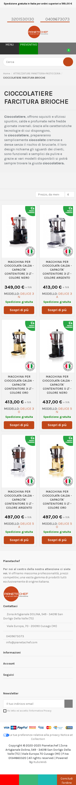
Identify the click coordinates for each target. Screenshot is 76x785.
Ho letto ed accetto (29, 710)
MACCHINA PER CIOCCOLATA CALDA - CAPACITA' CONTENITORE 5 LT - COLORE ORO (57, 499)
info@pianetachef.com (21, 642)
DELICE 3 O (26, 410)
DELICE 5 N (64, 410)
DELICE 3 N (26, 295)
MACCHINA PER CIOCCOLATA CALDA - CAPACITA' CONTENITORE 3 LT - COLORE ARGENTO (57, 270)
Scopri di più (19, 310)
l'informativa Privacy (40, 710)
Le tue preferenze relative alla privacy (34, 735)
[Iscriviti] (68, 704)
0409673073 (14, 636)
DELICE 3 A (64, 295)
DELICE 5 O (64, 525)
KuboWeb (40, 762)
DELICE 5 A (26, 525)
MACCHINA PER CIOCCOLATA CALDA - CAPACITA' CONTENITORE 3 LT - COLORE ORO (19, 384)
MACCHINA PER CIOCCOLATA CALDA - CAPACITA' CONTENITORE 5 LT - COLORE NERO (57, 384)
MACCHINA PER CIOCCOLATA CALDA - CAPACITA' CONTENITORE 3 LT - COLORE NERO (19, 270)
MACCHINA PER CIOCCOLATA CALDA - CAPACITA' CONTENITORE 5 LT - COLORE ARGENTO (19, 499)
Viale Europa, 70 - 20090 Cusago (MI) (31, 626)
